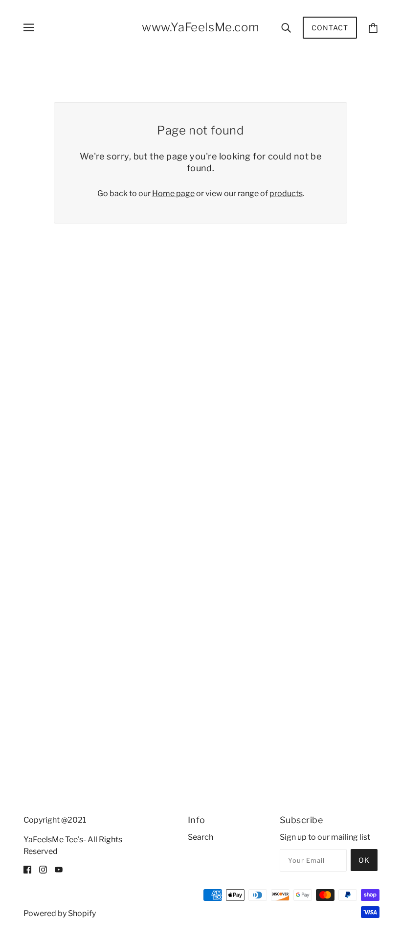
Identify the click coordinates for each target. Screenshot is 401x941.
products (286, 193)
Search (200, 837)
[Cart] (373, 27)
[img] (27, 869)
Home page (173, 193)
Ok (364, 860)
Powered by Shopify (59, 913)
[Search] (286, 27)
